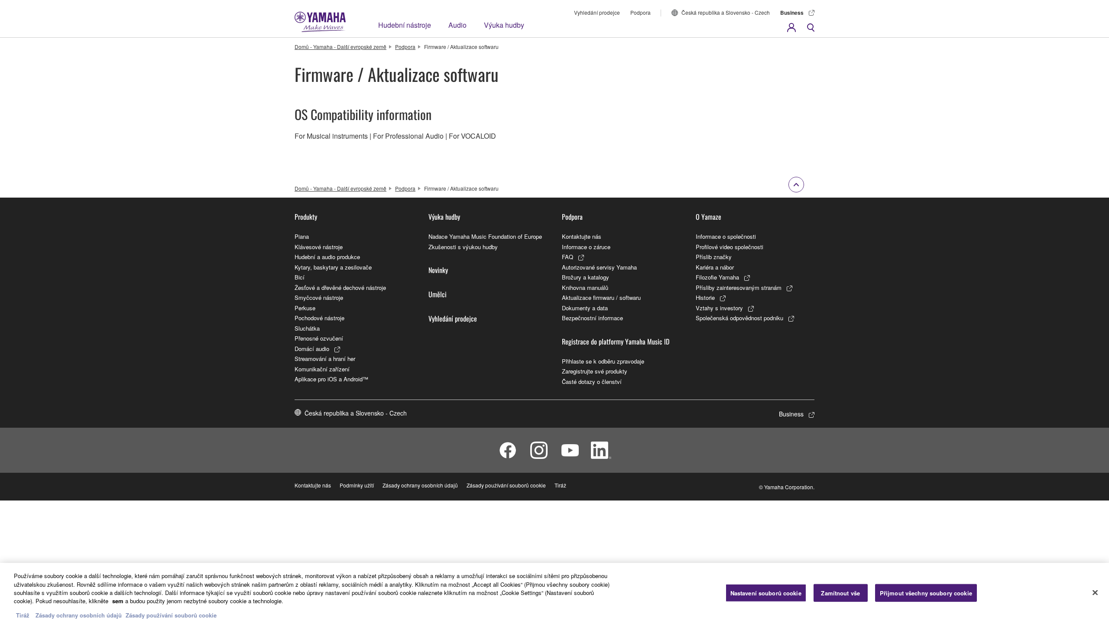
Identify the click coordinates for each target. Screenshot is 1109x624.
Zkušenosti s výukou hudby (463, 247)
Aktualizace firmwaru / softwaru (601, 297)
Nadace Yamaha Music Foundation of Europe (485, 236)
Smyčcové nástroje (319, 297)
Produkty (306, 216)
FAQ (567, 257)
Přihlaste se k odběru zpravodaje (603, 361)
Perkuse (305, 308)
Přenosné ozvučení (319, 338)
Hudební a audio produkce (327, 257)
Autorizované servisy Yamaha (599, 267)
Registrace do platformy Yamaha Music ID (615, 341)
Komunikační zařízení (322, 369)
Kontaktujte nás (581, 236)
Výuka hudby (504, 25)
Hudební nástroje (404, 25)
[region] (554, 593)
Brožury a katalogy (585, 277)
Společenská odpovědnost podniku (739, 318)
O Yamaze (708, 216)
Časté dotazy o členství (592, 381)
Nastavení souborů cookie (765, 592)
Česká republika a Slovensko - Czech (725, 12)
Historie (705, 297)
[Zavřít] (1095, 592)
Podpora (640, 12)
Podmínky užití (357, 485)
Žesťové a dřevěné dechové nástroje (340, 287)
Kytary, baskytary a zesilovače (333, 267)
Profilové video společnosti (729, 247)
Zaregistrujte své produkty (594, 371)
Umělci (437, 294)
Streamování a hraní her (325, 358)
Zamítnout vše (840, 592)
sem (117, 601)
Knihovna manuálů (585, 287)
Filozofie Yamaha (717, 277)
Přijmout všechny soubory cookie (926, 592)
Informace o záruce (586, 247)
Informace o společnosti (726, 236)
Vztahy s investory (719, 308)
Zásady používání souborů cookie (506, 485)
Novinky (438, 270)
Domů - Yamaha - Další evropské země (340, 46)
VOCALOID (478, 136)
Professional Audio (414, 136)
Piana (302, 236)
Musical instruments (337, 136)
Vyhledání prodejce (597, 12)
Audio (457, 25)
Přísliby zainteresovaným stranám (738, 287)
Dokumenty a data (585, 308)
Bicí (300, 277)
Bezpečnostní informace (592, 318)
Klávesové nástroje (319, 247)
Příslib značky (714, 257)
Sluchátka (307, 328)
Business (792, 12)
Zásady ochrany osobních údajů (420, 485)
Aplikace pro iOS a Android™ (331, 379)
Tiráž (560, 485)
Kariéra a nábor (715, 267)
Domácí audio (312, 348)
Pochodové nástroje (319, 318)
